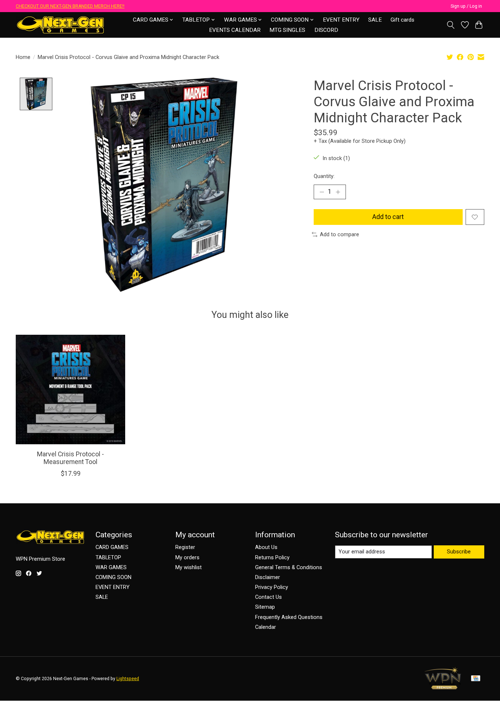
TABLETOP (108, 557)
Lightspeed (127, 678)
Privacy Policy (271, 587)
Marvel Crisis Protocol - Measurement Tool (70, 458)
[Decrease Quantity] (322, 192)
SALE (375, 19)
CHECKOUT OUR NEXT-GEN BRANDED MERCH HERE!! (70, 6)
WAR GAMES (111, 567)
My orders (187, 557)
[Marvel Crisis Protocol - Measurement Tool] (70, 389)
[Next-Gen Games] (60, 25)
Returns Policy (272, 557)
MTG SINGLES (287, 30)
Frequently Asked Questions (288, 617)
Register (185, 547)
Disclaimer (267, 577)
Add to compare (339, 234)
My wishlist (188, 567)
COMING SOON (113, 577)
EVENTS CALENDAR (235, 30)
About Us (266, 547)
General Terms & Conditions (288, 567)
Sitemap (265, 607)
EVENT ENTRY (341, 19)
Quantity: (324, 176)
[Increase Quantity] (338, 192)
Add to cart (388, 216)
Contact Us (268, 597)
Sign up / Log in (466, 6)
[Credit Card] (475, 678)
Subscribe (459, 551)
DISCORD (326, 30)
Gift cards (402, 19)
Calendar (265, 627)
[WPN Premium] (443, 687)
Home (23, 57)
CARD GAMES (112, 547)
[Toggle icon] (450, 24)
